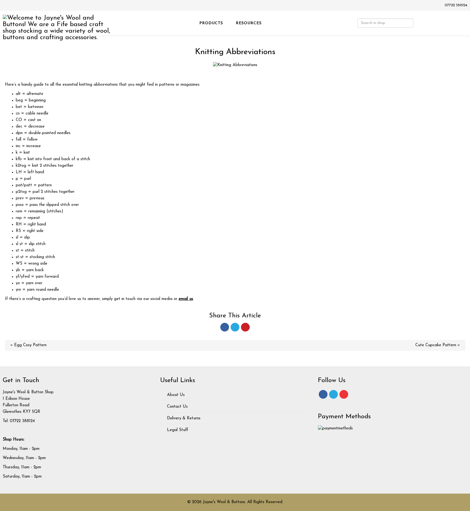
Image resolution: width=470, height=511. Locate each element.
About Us (175, 395)
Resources (249, 23)
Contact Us (177, 407)
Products (211, 23)
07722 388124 (456, 5)
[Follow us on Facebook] (323, 394)
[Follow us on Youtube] (343, 394)
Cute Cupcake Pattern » (437, 345)
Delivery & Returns (183, 418)
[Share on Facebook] (224, 327)
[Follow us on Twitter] (333, 394)
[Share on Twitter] (235, 327)
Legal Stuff (177, 430)
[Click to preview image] (235, 65)
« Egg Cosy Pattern (28, 345)
